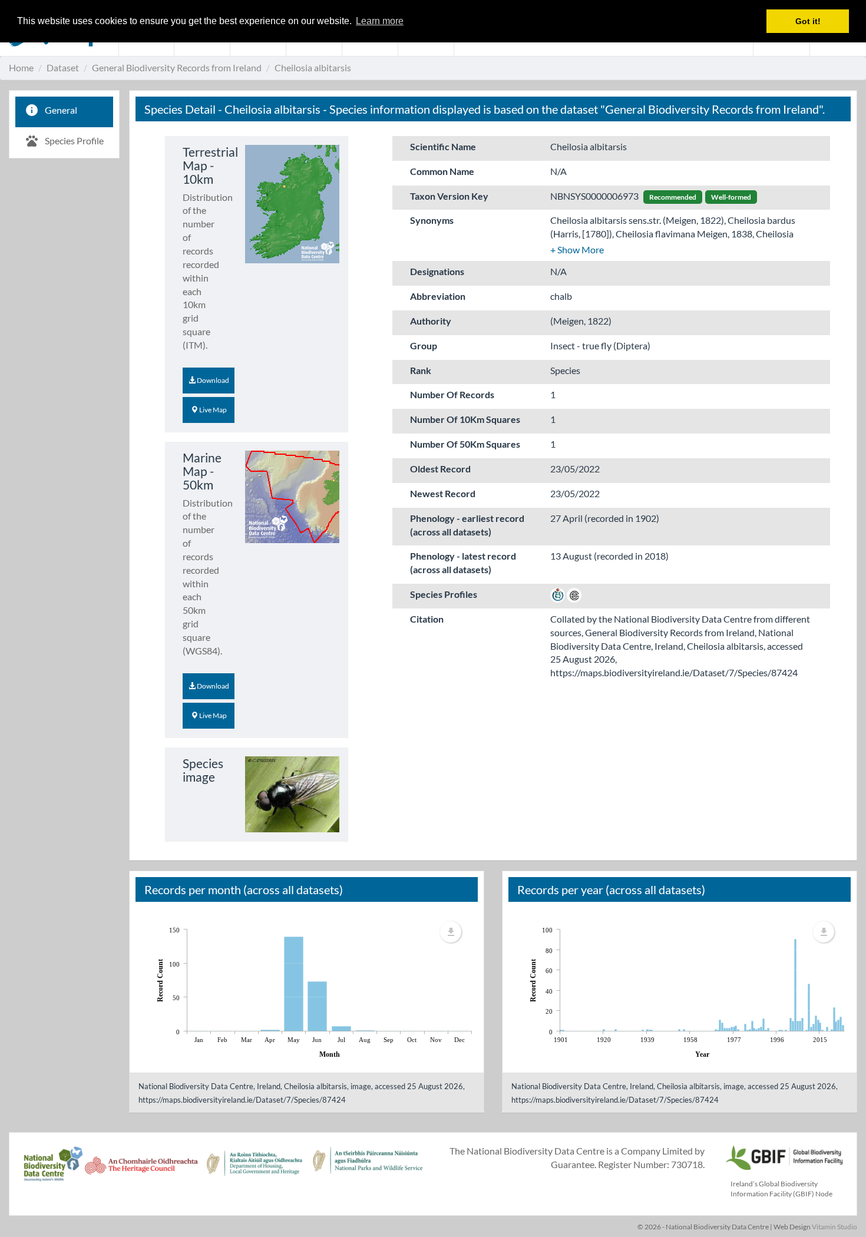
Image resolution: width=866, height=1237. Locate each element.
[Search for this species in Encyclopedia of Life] (574, 594)
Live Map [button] (212, 409)
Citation (427, 618)
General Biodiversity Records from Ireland (177, 67)
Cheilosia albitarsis (313, 67)
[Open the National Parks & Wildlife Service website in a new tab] (367, 1170)
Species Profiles (443, 594)
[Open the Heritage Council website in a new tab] (141, 1170)
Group (423, 345)
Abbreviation (437, 296)
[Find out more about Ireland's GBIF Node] (783, 1156)
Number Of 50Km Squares (465, 443)
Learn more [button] (380, 21)
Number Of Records (452, 394)
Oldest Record (440, 468)
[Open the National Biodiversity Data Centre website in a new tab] (53, 1170)
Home (21, 67)
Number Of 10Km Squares (465, 419)
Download (212, 380)
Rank (420, 370)
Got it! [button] (808, 21)
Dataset (63, 67)
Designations (437, 271)
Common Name (442, 171)
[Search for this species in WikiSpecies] (557, 594)
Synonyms (432, 220)
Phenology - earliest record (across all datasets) (467, 524)
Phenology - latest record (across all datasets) (463, 562)
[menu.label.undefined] (450, 931)
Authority (430, 320)
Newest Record (442, 493)
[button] (577, 249)
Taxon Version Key (449, 195)
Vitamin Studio (834, 1226)
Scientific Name (443, 146)
